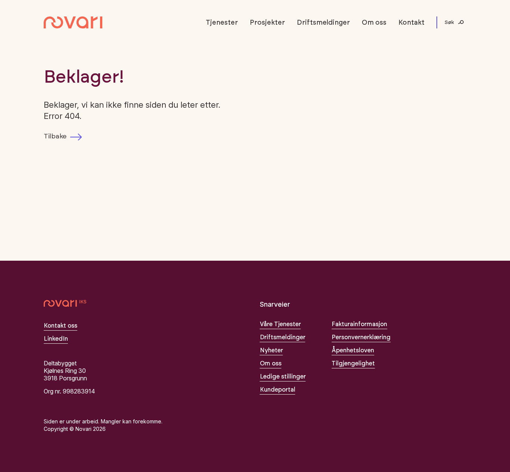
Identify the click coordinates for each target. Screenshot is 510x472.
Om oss (374, 22)
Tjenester (222, 22)
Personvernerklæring (361, 337)
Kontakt (411, 22)
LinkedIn (56, 339)
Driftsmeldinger (323, 22)
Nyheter (271, 350)
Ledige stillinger (283, 377)
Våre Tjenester (280, 324)
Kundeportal (277, 390)
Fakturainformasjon (359, 324)
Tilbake (55, 136)
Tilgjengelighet (353, 364)
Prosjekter (267, 22)
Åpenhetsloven (353, 350)
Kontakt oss (60, 326)
